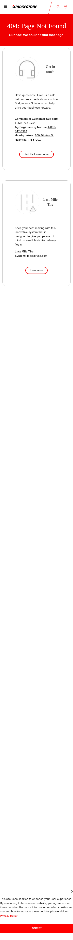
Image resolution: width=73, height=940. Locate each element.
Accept (36, 928)
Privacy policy (8, 915)
